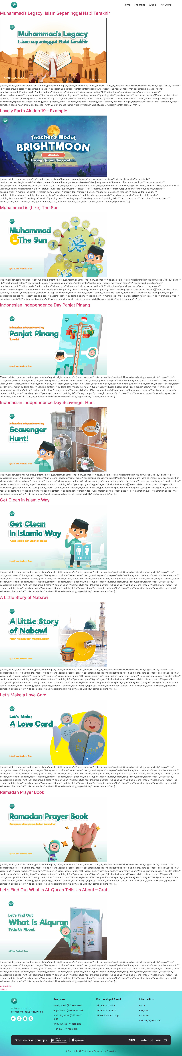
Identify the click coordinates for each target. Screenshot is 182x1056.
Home (127, 4)
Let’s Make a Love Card (23, 694)
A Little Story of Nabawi (24, 597)
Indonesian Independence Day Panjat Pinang (45, 305)
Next (3, 989)
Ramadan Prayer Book (22, 792)
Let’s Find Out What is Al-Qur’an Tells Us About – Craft (54, 889)
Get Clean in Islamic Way (25, 500)
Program (140, 4)
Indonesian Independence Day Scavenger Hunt (47, 402)
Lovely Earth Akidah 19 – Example (33, 110)
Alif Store (166, 4)
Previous (5, 986)
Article (152, 4)
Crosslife (111, 1051)
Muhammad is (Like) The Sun (29, 207)
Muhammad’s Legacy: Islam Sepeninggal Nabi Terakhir (55, 13)
